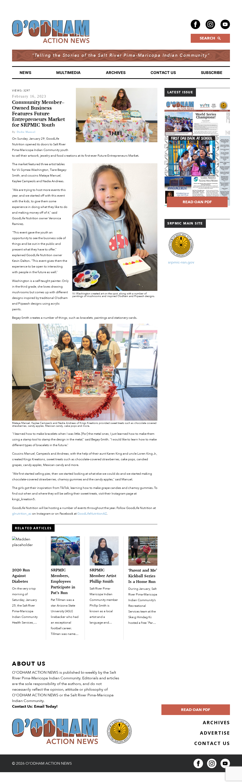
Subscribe (211, 72)
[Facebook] (195, 24)
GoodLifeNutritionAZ (92, 514)
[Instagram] (210, 24)
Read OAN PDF (197, 202)
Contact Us (163, 72)
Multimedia (68, 72)
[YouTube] (225, 24)
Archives (115, 72)
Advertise (215, 733)
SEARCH (207, 38)
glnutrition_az (21, 514)
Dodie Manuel (26, 131)
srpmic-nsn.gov (181, 262)
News (25, 72)
